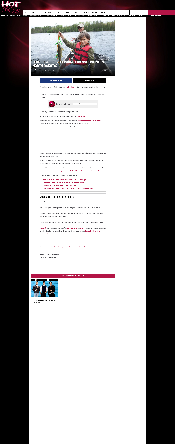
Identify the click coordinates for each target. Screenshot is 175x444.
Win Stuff (132, 16)
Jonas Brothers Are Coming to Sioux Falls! (44, 301)
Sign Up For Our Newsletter (153, 16)
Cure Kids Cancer (104, 16)
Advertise (58, 12)
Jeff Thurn (39, 70)
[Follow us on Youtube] (145, 12)
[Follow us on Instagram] (136, 12)
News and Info (92, 12)
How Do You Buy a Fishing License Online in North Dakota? (65, 247)
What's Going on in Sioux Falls (32, 16)
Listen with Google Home (119, 16)
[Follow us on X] (141, 12)
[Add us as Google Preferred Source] (127, 12)
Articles (49, 257)
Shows (32, 12)
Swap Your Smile (92, 16)
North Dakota (70, 87)
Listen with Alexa (79, 16)
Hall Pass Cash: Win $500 (51, 16)
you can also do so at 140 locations (89, 121)
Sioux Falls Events (79, 12)
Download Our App (15, 16)
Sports (54, 257)
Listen (39, 12)
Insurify (82, 228)
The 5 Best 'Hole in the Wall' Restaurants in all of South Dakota (63, 183)
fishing (49, 254)
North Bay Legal (72, 228)
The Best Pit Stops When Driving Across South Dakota (60, 185)
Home (25, 12)
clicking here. (81, 116)
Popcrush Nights (66, 16)
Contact (102, 12)
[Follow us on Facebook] (132, 12)
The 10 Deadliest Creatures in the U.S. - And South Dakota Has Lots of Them (68, 188)
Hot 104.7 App (48, 12)
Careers (140, 16)
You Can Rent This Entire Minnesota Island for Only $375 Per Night (64, 180)
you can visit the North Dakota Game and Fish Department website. (83, 171)
